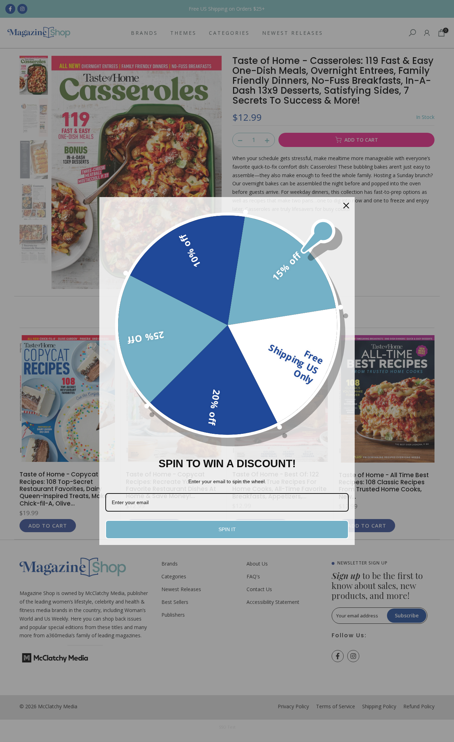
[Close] (346, 205)
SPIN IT (227, 529)
